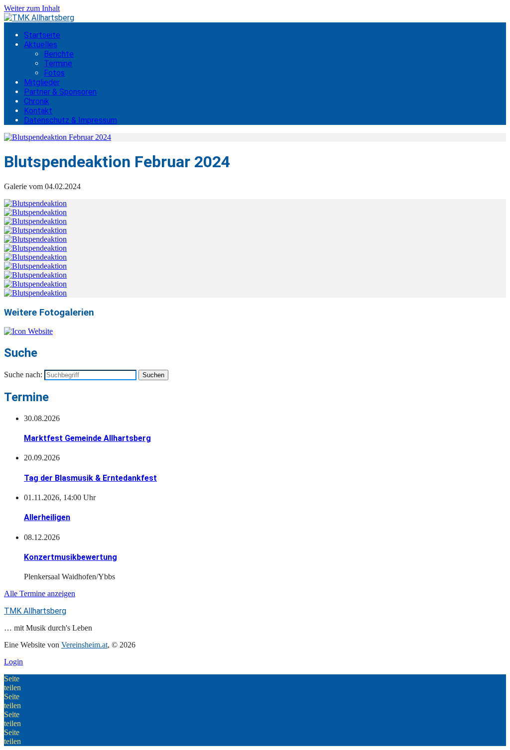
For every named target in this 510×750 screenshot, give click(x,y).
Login (13, 661)
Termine (58, 63)
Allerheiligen (47, 517)
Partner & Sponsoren (60, 92)
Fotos (54, 73)
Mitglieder (42, 82)
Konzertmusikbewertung (70, 557)
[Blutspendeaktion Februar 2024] (57, 137)
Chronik (36, 101)
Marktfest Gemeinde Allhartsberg (87, 438)
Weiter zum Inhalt (32, 8)
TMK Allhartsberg (35, 611)
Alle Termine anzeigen (39, 593)
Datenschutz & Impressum (70, 120)
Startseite (42, 35)
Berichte (59, 54)
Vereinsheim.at (84, 645)
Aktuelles (40, 44)
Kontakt (38, 110)
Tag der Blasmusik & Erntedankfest (90, 478)
